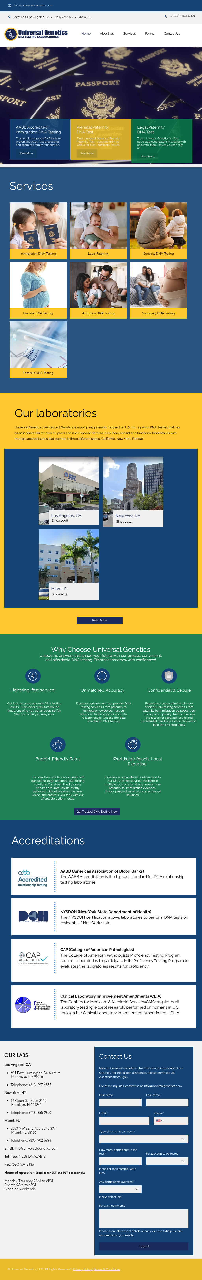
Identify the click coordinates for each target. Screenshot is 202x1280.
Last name (154, 1095)
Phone (159, 1113)
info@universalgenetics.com (33, 5)
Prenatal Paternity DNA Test (93, 129)
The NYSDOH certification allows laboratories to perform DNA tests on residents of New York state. (124, 917)
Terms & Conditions (107, 1269)
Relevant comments (113, 1205)
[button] (129, 33)
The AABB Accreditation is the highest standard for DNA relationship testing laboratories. (122, 877)
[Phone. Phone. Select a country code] (160, 1120)
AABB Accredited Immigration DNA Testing (38, 129)
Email (103, 1113)
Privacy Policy (83, 1269)
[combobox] (143, 1139)
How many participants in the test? (118, 1151)
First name (107, 1095)
